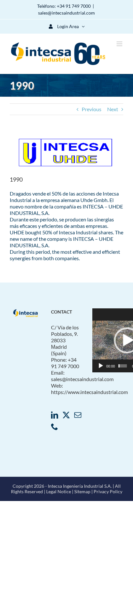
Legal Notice (58, 491)
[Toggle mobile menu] (120, 43)
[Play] (100, 366)
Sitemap (82, 491)
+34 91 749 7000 (74, 6)
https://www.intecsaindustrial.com (89, 392)
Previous (91, 109)
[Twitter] (66, 415)
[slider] (122, 366)
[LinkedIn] (54, 415)
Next (112, 109)
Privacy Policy (108, 491)
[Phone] (54, 426)
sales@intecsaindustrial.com (66, 13)
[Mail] (77, 415)
